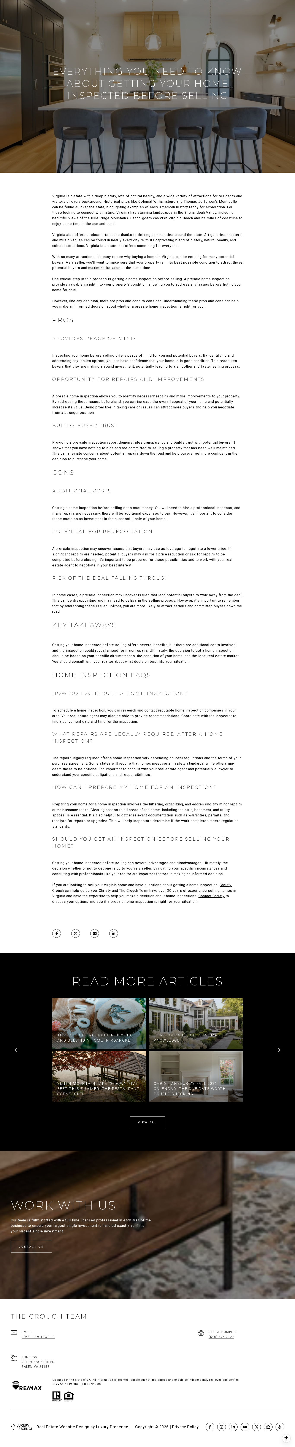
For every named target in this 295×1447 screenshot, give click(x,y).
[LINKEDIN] (233, 1427)
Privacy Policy (185, 1427)
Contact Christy (211, 896)
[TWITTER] (256, 1427)
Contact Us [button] (31, 1246)
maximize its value (104, 268)
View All (147, 1122)
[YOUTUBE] (245, 1427)
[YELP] (280, 1427)
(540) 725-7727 (221, 1337)
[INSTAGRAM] (221, 1427)
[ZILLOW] (268, 1427)
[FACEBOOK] (210, 1427)
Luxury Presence (112, 1427)
